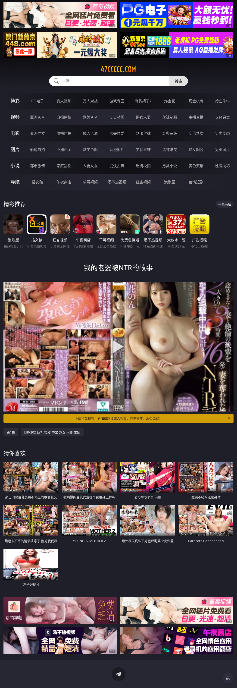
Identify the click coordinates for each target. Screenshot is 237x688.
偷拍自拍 (63, 133)
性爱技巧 (222, 165)
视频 (15, 117)
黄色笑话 (196, 165)
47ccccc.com (118, 69)
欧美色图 (90, 149)
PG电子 (37, 101)
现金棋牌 (196, 101)
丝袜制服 (169, 117)
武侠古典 (116, 165)
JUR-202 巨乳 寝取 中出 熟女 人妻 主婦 (52, 432)
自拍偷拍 (63, 117)
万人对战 (90, 101)
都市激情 (37, 165)
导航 (15, 182)
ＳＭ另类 (222, 117)
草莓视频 (90, 182)
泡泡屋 (169, 182)
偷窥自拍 (37, 149)
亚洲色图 (63, 149)
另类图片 (222, 149)
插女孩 (37, 182)
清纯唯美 (169, 149)
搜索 (178, 81)
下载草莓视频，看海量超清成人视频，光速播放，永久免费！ (118, 418)
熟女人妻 (143, 117)
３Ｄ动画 (116, 117)
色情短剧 (196, 182)
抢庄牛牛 (222, 101)
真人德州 (63, 101)
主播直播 (196, 117)
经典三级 (169, 133)
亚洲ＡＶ (37, 117)
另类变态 (222, 133)
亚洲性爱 (37, 133)
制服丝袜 (143, 133)
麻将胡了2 (143, 101)
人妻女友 (90, 165)
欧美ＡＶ (90, 117)
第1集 (11, 432)
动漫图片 (116, 149)
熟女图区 (196, 149)
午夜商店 (63, 182)
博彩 (15, 101)
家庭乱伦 (63, 165)
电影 (15, 133)
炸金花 (169, 101)
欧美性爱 (116, 133)
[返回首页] (228, 677)
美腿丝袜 (143, 149)
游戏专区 (116, 101)
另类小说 (169, 165)
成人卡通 (90, 133)
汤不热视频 (117, 182)
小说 (15, 166)
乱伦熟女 (196, 133)
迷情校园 (143, 165)
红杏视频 (143, 182)
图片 (15, 149)
